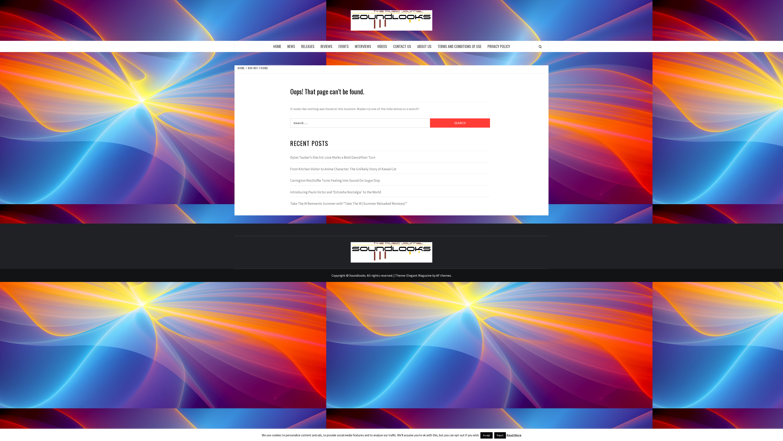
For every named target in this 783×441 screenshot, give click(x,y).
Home (277, 46)
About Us (424, 46)
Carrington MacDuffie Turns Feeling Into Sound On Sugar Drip (335, 180)
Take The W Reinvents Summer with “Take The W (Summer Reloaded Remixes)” (348, 203)
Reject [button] (500, 435)
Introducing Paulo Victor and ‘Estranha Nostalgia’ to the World (335, 192)
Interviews (363, 46)
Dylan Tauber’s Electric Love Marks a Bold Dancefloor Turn (332, 157)
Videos (382, 46)
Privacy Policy (499, 46)
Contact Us (402, 46)
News (291, 46)
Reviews (326, 46)
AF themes (443, 275)
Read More (514, 435)
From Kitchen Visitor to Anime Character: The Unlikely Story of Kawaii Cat (343, 169)
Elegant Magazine (419, 275)
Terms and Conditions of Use (459, 46)
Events (343, 46)
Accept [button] (486, 435)
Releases (307, 46)
